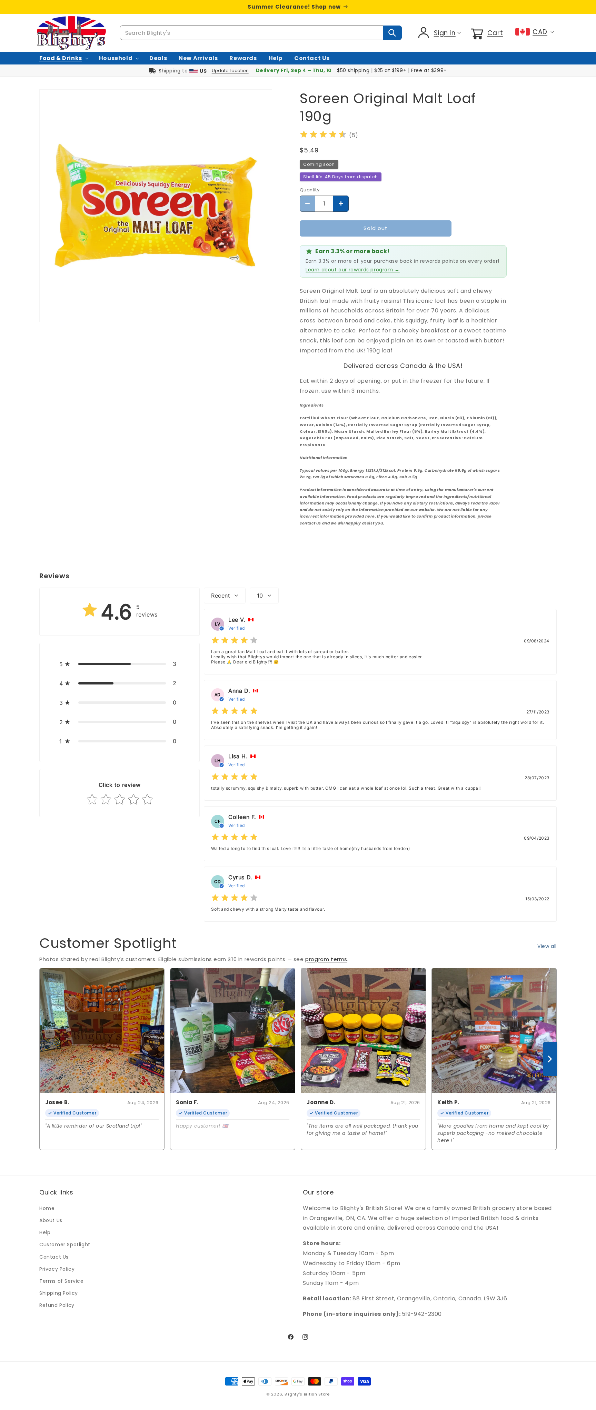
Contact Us (54, 1256)
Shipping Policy (58, 1293)
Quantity (309, 190)
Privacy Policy (56, 1269)
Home (46, 1208)
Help (44, 1232)
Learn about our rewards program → (353, 269)
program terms (326, 959)
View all (547, 946)
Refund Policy (56, 1305)
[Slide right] (550, 1059)
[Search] (392, 33)
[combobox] (261, 33)
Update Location (230, 70)
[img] (323, 135)
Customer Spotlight (64, 1244)
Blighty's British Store (307, 1394)
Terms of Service (61, 1281)
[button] (486, 32)
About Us (50, 1220)
